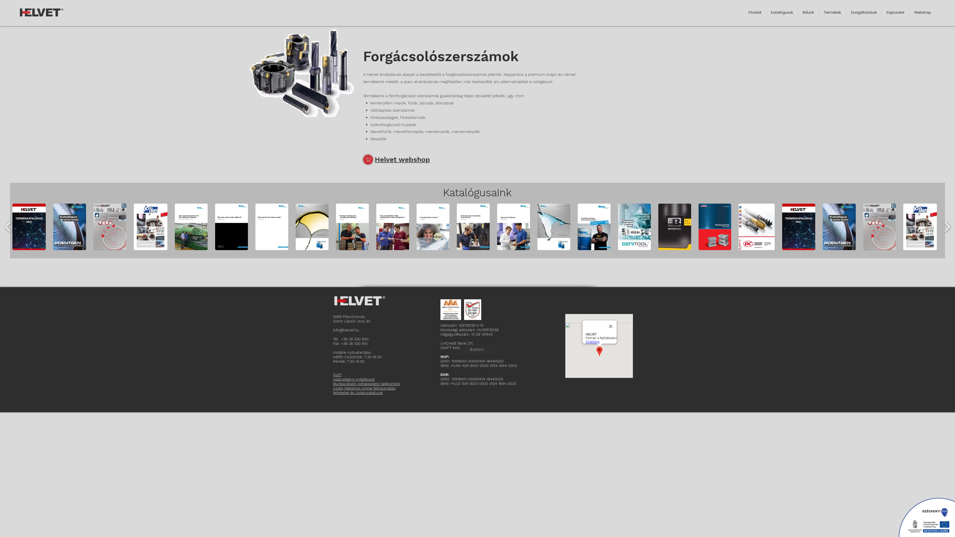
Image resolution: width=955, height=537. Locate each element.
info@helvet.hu (346, 330)
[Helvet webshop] (368, 160)
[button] (29, 227)
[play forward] (947, 227)
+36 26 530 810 (354, 343)
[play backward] (8, 227)
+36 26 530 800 (355, 339)
